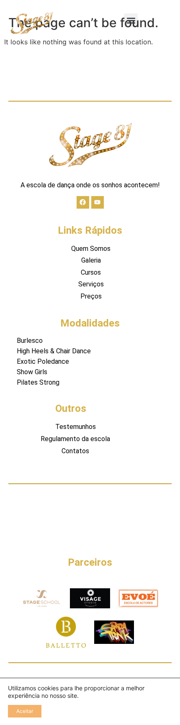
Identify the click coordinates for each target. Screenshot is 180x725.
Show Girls (32, 372)
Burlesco (30, 341)
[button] (131, 20)
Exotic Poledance (43, 361)
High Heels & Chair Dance (54, 351)
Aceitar (24, 711)
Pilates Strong (38, 382)
